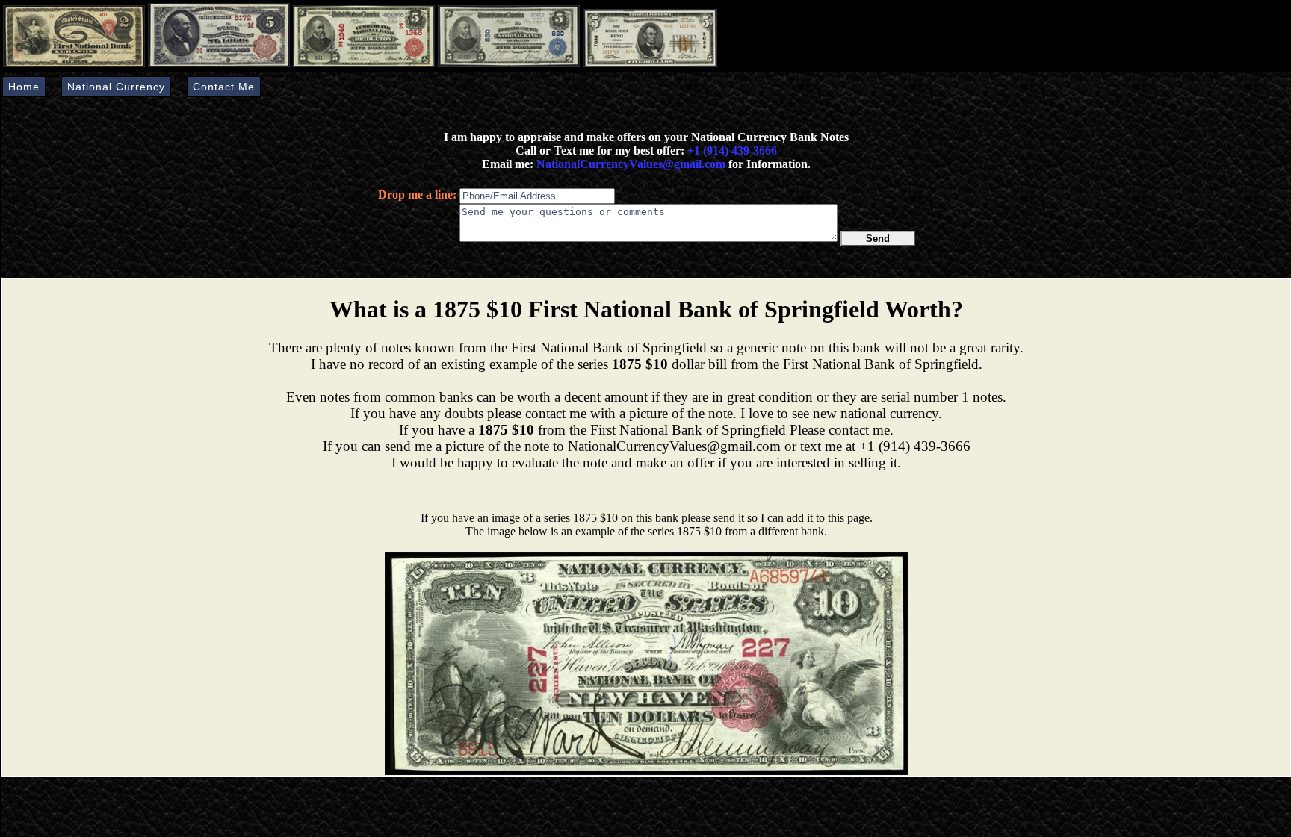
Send (878, 238)
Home (24, 87)
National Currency (116, 87)
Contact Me (224, 87)
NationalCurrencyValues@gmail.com (629, 164)
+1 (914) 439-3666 (732, 150)
